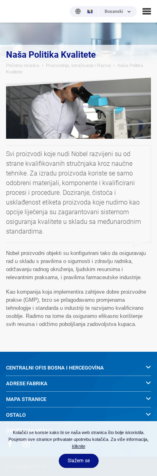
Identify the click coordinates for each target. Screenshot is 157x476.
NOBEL (11, 11)
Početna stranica (22, 65)
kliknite (78, 446)
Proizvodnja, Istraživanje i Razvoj (78, 65)
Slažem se (79, 460)
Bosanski (114, 11)
